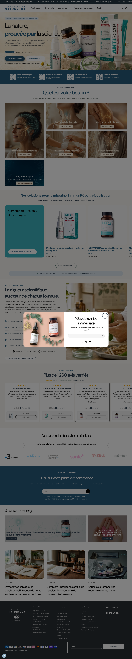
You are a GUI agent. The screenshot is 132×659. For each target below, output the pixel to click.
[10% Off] (102, 336)
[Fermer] (105, 315)
